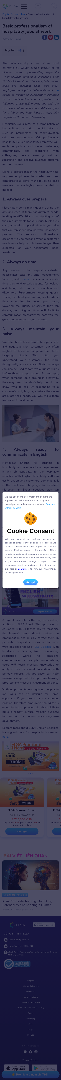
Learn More (24, 569)
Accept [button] (30, 582)
